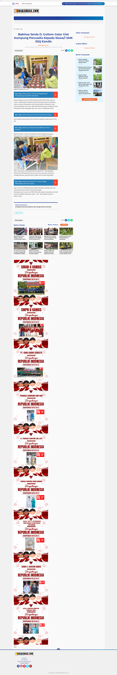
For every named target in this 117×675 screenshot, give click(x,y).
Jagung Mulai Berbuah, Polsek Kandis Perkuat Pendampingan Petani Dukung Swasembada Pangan (85, 76)
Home (17, 3)
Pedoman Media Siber (24, 661)
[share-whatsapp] (72, 50)
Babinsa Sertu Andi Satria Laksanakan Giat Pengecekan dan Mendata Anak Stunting (85, 84)
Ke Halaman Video (89, 37)
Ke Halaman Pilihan (89, 48)
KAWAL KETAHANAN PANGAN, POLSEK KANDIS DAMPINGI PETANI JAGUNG (84, 3)
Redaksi (24, 658)
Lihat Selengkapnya (89, 99)
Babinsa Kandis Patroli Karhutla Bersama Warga (37, 115)
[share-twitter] (69, 50)
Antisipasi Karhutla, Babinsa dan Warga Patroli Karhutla (33, 207)
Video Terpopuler (82, 33)
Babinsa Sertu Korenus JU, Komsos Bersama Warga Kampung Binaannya (85, 68)
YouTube (31, 668)
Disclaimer (24, 660)
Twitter (28, 668)
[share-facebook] (66, 50)
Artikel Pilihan (81, 44)
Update (64, 224)
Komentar (19, 50)
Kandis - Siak (18, 212)
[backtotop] (58, 649)
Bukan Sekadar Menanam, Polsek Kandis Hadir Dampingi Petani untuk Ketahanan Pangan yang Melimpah (84, 61)
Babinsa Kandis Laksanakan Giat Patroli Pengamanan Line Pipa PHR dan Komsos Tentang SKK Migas (85, 92)
